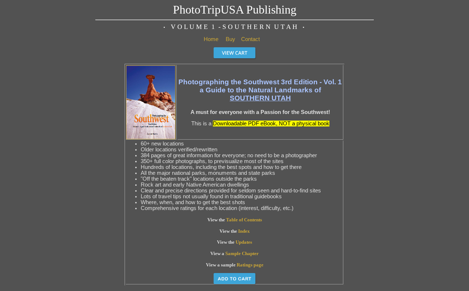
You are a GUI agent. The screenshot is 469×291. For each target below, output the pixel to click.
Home (211, 39)
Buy (230, 39)
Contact (250, 39)
